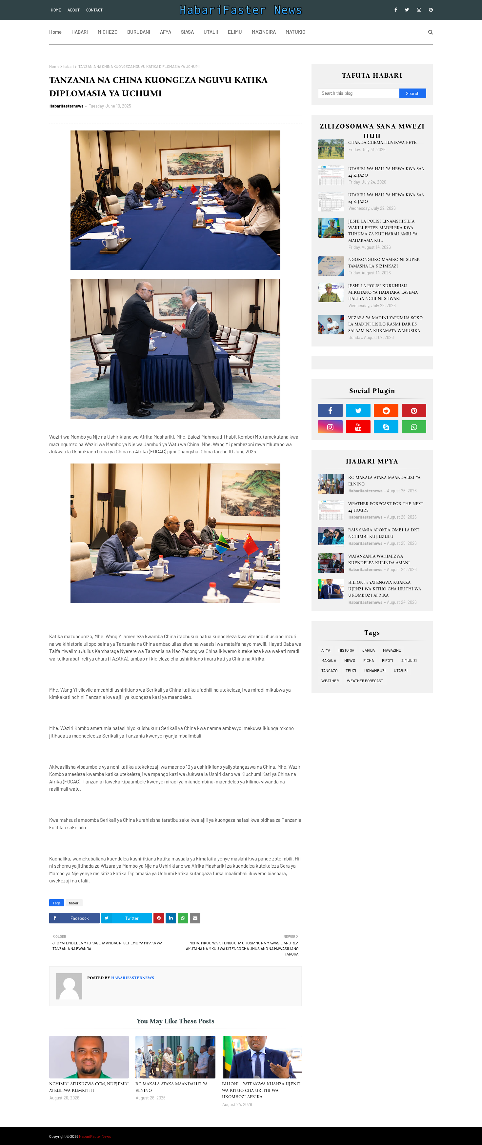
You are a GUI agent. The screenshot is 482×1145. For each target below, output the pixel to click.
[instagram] (419, 9)
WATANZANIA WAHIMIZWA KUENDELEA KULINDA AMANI (379, 559)
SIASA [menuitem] (187, 32)
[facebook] (395, 9)
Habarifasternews (67, 106)
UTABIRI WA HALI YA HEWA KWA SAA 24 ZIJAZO (386, 172)
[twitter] (407, 9)
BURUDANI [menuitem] (138, 32)
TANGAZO (329, 670)
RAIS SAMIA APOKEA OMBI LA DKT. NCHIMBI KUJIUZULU (384, 533)
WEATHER (330, 680)
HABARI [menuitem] (79, 32)
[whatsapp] (414, 426)
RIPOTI (387, 660)
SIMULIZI (409, 660)
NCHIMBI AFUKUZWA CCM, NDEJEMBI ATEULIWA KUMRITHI (89, 1087)
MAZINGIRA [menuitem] (264, 32)
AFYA (325, 650)
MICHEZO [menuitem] (107, 32)
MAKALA (328, 660)
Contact (94, 10)
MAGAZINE (392, 650)
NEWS (349, 660)
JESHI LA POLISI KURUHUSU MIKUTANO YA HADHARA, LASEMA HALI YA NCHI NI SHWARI (383, 292)
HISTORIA (346, 650)
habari (68, 66)
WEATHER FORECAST (365, 680)
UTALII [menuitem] (211, 32)
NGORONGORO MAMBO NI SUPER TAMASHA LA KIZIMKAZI (384, 262)
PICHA (368, 660)
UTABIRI (401, 670)
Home (56, 10)
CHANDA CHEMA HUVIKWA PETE (382, 142)
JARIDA (368, 650)
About (74, 10)
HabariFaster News (95, 1136)
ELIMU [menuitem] (235, 32)
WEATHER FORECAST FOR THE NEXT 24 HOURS (385, 507)
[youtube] (358, 426)
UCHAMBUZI (375, 670)
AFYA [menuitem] (165, 32)
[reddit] (386, 410)
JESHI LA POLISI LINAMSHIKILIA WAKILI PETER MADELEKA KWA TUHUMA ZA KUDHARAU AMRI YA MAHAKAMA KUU (382, 231)
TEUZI (351, 670)
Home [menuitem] (55, 32)
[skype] (386, 426)
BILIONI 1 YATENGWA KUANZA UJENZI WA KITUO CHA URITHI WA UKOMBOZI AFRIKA (261, 1090)
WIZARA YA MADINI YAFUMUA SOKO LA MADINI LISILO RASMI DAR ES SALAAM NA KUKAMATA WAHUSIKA (385, 324)
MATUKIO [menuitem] (295, 32)
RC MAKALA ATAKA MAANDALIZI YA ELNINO (171, 1087)
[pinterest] (430, 9)
